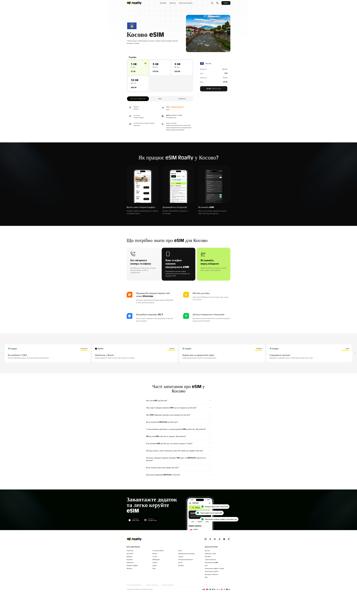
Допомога (172, 3)
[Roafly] (134, 2)
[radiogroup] (160, 75)
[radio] (145, 63)
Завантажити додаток (185, 3)
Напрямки (163, 3)
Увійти (226, 3)
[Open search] (212, 3)
